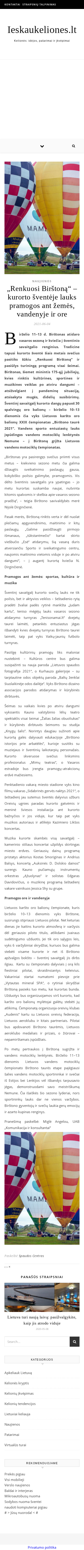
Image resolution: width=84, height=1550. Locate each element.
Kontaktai (12, 4)
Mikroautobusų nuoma (22, 1496)
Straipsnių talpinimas (39, 4)
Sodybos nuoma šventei (22, 1501)
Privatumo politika (42, 1547)
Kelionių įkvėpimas (19, 1393)
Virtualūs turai (15, 1445)
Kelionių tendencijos (20, 1403)
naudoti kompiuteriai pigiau (25, 1507)
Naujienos (42, 281)
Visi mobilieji (14, 1479)
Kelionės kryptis (16, 1383)
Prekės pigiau (14, 1474)
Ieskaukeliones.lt (42, 30)
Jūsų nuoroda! (21, 1512)
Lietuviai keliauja (17, 1414)
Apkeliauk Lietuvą (18, 1372)
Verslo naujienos (17, 1485)
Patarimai (11, 1434)
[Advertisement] (42, 99)
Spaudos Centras (31, 1256)
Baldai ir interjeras (18, 1490)
